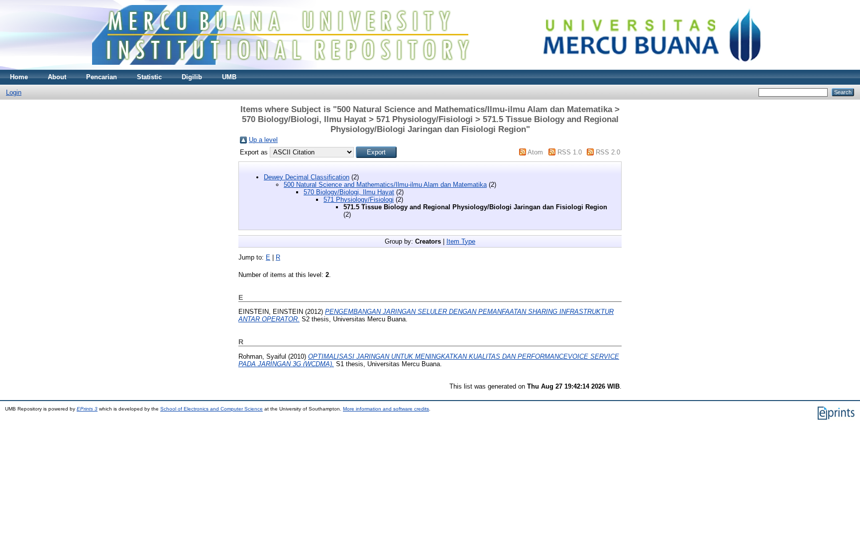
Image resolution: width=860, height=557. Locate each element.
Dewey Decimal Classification (306, 177)
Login (13, 92)
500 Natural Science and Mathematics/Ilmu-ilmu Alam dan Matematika (385, 184)
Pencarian (101, 77)
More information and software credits (386, 409)
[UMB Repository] (430, 67)
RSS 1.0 (569, 152)
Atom (535, 152)
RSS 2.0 (608, 152)
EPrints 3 (87, 409)
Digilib (192, 77)
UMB (229, 77)
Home (19, 77)
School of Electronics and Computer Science (211, 409)
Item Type (460, 241)
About (57, 77)
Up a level (263, 139)
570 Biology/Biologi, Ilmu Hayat (349, 192)
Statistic (149, 77)
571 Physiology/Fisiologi (358, 199)
